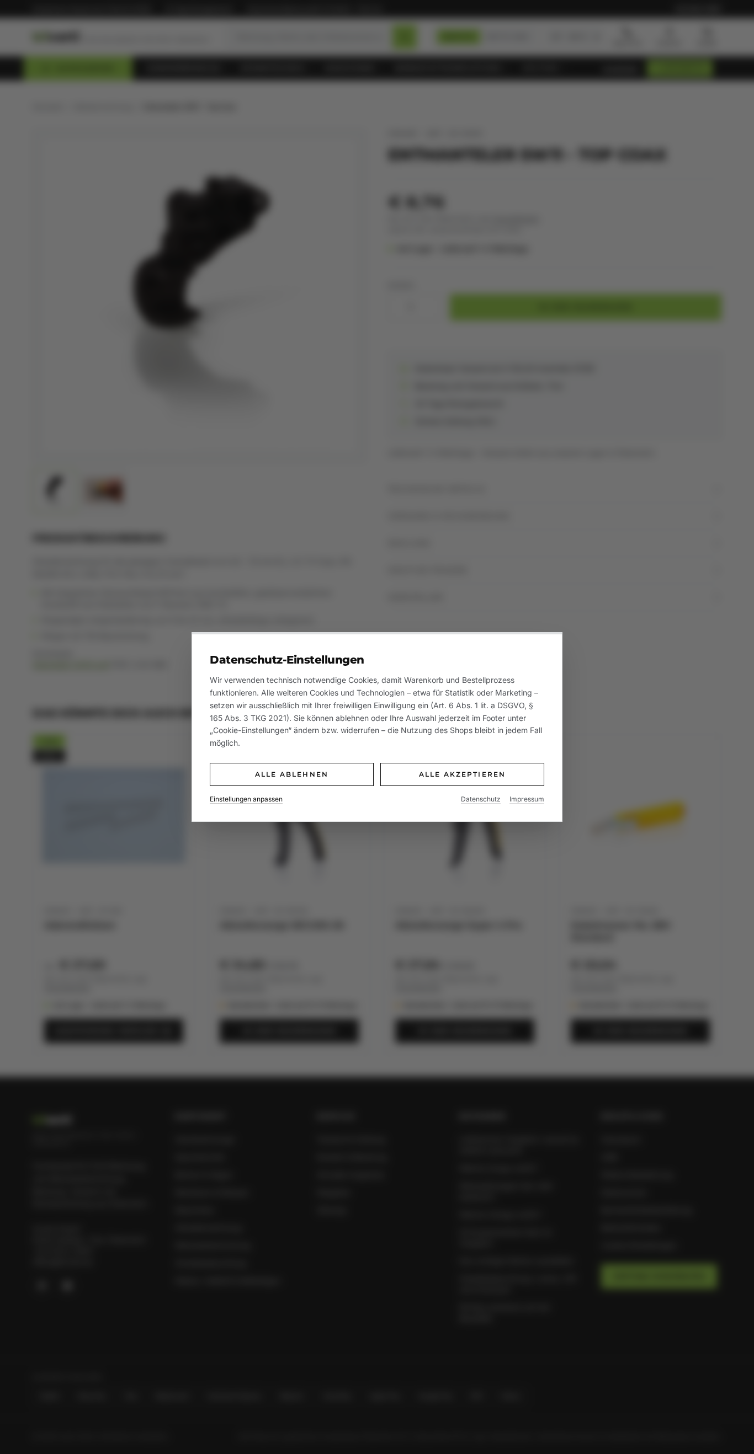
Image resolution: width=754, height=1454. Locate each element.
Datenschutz (481, 799)
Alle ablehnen (291, 774)
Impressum (526, 799)
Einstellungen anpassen (246, 799)
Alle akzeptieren (462, 774)
